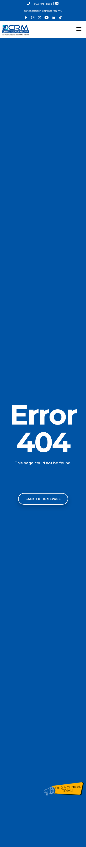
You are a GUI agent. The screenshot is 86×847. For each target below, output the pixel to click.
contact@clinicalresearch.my (43, 10)
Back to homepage (43, 499)
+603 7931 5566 (42, 3)
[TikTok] (60, 18)
